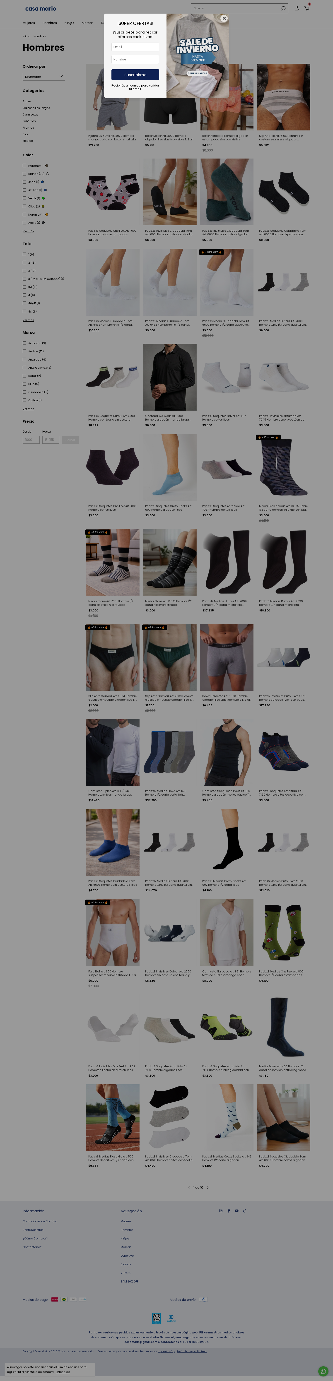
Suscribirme (135, 74)
